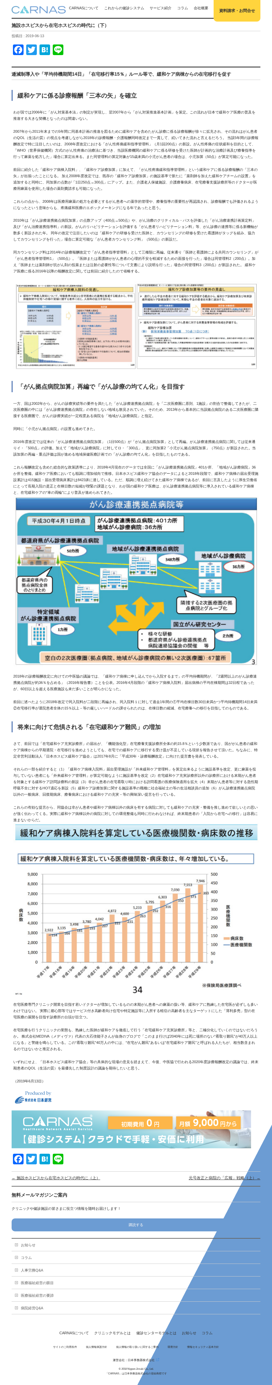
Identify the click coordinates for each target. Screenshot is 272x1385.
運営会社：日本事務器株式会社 (134, 1360)
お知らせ (28, 1245)
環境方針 (173, 1347)
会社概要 (201, 8)
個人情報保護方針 (96, 1347)
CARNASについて (84, 8)
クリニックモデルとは (112, 1333)
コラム (182, 8)
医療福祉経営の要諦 (37, 1295)
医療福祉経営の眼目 (37, 1283)
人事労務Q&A (32, 1270)
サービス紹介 (160, 8)
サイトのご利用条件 (65, 1347)
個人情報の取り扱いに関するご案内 (137, 1347)
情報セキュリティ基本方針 (203, 1347)
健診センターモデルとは (156, 1333)
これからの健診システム (124, 8)
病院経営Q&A (32, 1308)
